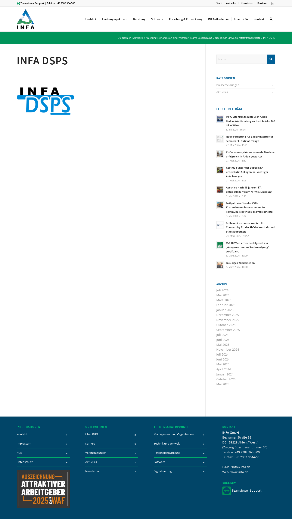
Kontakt (22, 434)
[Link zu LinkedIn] (272, 3)
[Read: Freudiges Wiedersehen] (220, 265)
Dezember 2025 (227, 315)
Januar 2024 (224, 374)
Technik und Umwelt (167, 443)
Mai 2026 (222, 295)
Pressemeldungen (227, 85)
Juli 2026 (222, 290)
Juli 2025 (222, 335)
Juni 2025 (223, 340)
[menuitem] (219, 3)
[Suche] (271, 19)
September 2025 (228, 330)
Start (219, 3)
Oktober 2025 (226, 325)
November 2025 (227, 320)
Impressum (24, 443)
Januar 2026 (224, 310)
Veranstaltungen (95, 453)
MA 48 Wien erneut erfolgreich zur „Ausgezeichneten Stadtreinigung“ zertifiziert (247, 247)
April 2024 (223, 369)
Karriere (262, 3)
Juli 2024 (222, 354)
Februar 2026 (225, 305)
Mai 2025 (222, 345)
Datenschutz (25, 462)
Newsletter (247, 3)
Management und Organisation (174, 434)
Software (159, 462)
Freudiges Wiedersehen (240, 262)
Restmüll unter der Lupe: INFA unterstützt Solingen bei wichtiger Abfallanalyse (247, 172)
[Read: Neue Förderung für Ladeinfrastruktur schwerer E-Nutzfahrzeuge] (220, 138)
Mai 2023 (222, 384)
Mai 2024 (222, 364)
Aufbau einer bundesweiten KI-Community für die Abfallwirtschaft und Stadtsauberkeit (250, 227)
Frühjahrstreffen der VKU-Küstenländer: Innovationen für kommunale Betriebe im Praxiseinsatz (249, 207)
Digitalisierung (163, 471)
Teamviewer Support (32, 3)
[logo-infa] (25, 19)
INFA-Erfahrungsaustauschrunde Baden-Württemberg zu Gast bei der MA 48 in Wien (250, 121)
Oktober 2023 (226, 379)
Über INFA (91, 434)
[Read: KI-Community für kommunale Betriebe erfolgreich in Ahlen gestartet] (220, 154)
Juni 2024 (223, 359)
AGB (19, 453)
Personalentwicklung (167, 453)
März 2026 (223, 300)
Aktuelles (231, 3)
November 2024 (227, 349)
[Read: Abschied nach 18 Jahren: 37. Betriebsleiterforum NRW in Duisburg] (220, 189)
